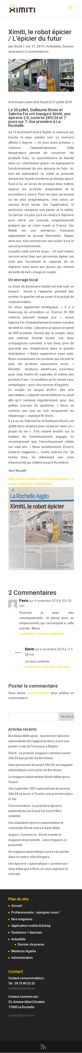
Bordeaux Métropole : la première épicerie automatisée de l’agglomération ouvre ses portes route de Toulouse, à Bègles (38, 741)
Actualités (54, 46)
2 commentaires (37, 51)
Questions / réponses (26, 932)
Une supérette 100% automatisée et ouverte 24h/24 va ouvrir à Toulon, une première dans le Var (40, 794)
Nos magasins (21, 919)
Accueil (16, 905)
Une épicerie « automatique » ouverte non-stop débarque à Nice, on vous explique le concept (38, 869)
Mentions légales (23, 951)
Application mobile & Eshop (31, 925)
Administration (22, 957)
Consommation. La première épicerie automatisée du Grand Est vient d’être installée (35, 811)
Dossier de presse (31, 944)
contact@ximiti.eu (21, 988)
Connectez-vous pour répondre (42, 633)
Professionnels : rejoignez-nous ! (35, 912)
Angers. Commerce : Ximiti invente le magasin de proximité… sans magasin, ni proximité (37, 840)
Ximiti (18, 46)
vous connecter (38, 693)
